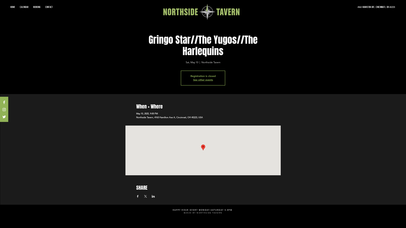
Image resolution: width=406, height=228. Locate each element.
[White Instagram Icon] (4, 109)
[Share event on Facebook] (137, 196)
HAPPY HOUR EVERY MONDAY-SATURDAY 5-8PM (202, 210)
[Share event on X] (145, 196)
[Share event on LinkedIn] (153, 196)
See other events (203, 79)
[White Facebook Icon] (4, 102)
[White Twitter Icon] (4, 117)
